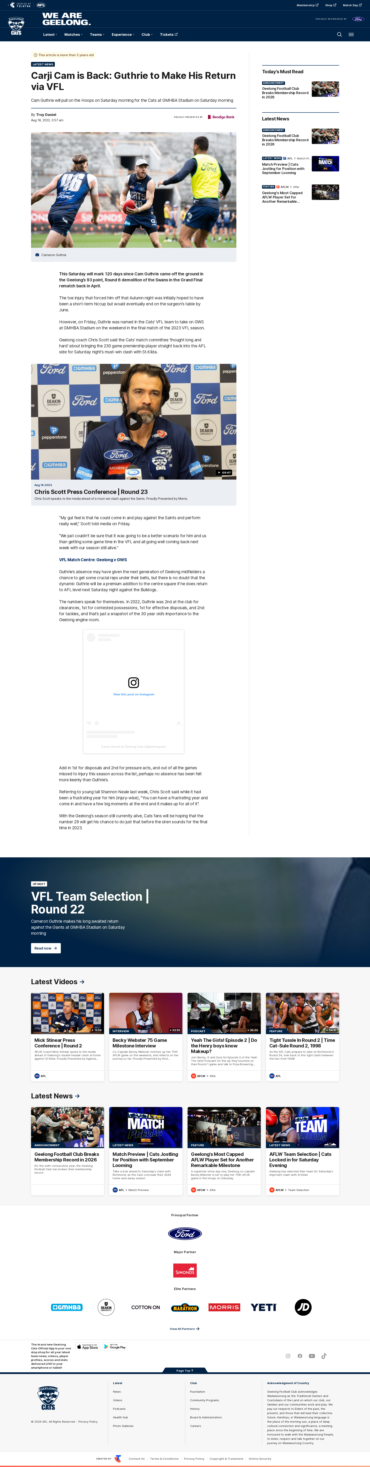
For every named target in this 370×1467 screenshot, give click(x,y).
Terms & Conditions (164, 1458)
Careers (195, 1426)
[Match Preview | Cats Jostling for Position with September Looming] (300, 166)
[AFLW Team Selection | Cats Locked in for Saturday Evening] (302, 1151)
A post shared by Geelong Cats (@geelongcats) (133, 746)
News (117, 1391)
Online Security (260, 1458)
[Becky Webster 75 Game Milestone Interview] (145, 1037)
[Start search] (339, 34)
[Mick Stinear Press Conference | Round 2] (67, 1037)
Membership (306, 5)
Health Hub (120, 1417)
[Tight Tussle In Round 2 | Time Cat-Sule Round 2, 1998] (302, 1037)
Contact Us (137, 1458)
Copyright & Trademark (226, 1458)
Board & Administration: (206, 1417)
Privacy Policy (88, 1421)
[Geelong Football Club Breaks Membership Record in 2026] (300, 91)
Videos (117, 1400)
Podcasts (119, 1408)
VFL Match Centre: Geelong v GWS (93, 559)
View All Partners (182, 1328)
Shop (328, 5)
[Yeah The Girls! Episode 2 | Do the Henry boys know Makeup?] (224, 1037)
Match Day (350, 5)
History (195, 1408)
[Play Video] (134, 422)
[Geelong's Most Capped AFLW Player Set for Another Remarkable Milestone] (300, 195)
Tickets (167, 34)
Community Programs (204, 1400)
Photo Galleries (123, 1426)
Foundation (197, 1391)
